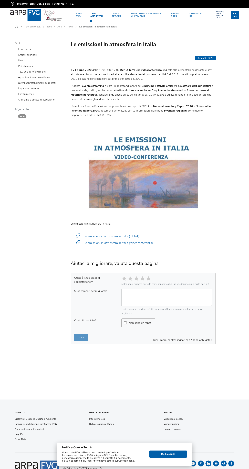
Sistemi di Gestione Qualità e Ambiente (35, 419)
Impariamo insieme (28, 88)
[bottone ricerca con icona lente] (235, 15)
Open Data (20, 439)
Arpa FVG (79, 15)
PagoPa (19, 434)
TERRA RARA (175, 15)
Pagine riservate (172, 429)
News (70, 26)
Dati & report (116, 15)
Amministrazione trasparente (30, 429)
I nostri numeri (26, 94)
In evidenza (24, 49)
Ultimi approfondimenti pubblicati (37, 83)
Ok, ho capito (168, 454)
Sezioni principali (27, 55)
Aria (59, 26)
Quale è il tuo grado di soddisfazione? (87, 280)
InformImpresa (97, 419)
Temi (49, 26)
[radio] (124, 278)
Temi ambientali (97, 15)
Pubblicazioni (25, 66)
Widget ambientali (173, 419)
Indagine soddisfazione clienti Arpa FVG (36, 424)
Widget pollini (171, 424)
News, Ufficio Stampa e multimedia (146, 15)
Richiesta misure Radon (101, 424)
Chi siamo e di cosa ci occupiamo (36, 100)
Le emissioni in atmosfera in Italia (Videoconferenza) (118, 243)
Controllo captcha (85, 320)
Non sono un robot (140, 323)
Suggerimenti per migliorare (90, 291)
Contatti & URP (195, 15)
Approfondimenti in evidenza (34, 77)
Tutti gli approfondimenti (32, 72)
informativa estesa (104, 460)
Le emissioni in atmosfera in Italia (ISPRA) (111, 236)
